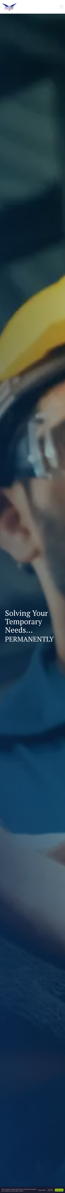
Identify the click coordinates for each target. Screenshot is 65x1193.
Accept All (59, 1190)
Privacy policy (42, 1190)
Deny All (50, 1190)
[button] (61, 7)
